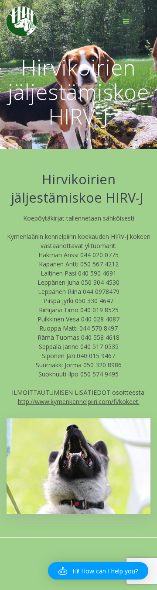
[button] (98, 571)
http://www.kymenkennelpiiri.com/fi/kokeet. (79, 401)
